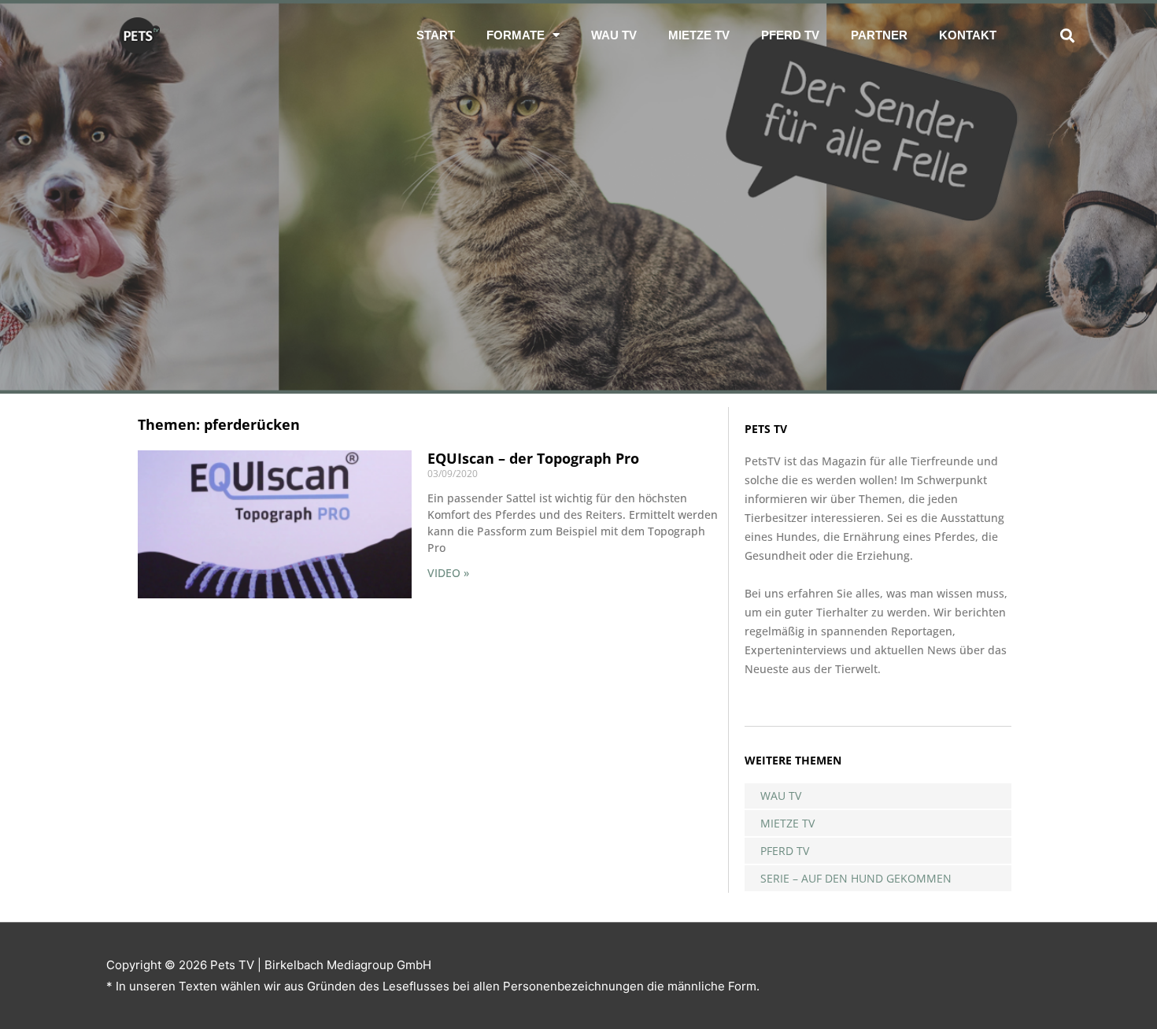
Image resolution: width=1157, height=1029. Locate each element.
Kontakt (967, 35)
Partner (879, 35)
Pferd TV (790, 35)
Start (435, 35)
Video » (448, 572)
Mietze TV (699, 35)
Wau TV (614, 35)
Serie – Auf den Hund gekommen (856, 878)
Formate (515, 35)
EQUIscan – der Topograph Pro (533, 458)
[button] (1067, 35)
